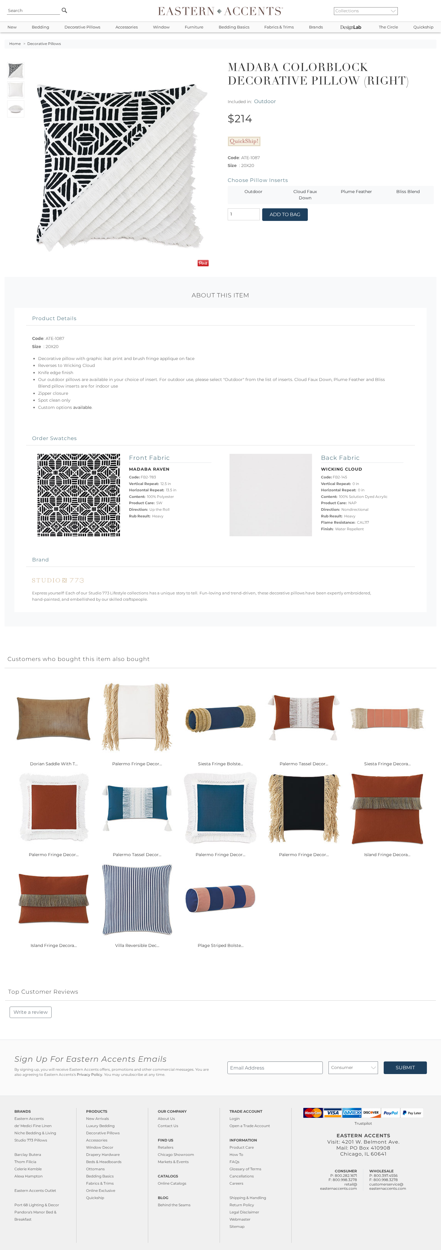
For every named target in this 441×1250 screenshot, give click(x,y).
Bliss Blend (408, 191)
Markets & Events (173, 1161)
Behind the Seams (174, 1205)
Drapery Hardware (103, 1154)
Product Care (242, 1147)
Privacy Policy (89, 1075)
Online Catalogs (172, 1183)
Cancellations (242, 1176)
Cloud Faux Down (305, 195)
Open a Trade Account (250, 1126)
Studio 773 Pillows (30, 1140)
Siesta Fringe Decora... (387, 763)
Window (161, 27)
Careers (236, 1183)
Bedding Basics (234, 27)
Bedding (40, 27)
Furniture (194, 27)
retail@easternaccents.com (338, 1186)
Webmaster (240, 1219)
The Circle (388, 27)
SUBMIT (405, 1067)
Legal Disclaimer (244, 1212)
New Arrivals (97, 1118)
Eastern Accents (29, 1118)
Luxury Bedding (100, 1126)
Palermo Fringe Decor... (137, 763)
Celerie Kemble (28, 1169)
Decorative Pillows (82, 27)
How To (236, 1154)
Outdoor (265, 101)
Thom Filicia (25, 1161)
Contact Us (168, 1126)
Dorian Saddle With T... (54, 763)
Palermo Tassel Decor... (304, 763)
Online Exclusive (100, 1190)
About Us (166, 1118)
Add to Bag (285, 214)
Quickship (423, 27)
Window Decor (99, 1147)
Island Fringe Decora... (387, 854)
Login (235, 1118)
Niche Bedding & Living (35, 1133)
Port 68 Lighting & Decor (36, 1205)
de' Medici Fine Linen (33, 1126)
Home (15, 44)
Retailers (165, 1147)
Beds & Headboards (104, 1161)
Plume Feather (356, 191)
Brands (316, 27)
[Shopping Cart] (432, 11)
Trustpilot (363, 1123)
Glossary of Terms (245, 1169)
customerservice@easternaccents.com (387, 1186)
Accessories (127, 27)
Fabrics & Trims (279, 27)
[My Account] (427, 11)
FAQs (234, 1161)
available (82, 407)
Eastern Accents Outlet (35, 1190)
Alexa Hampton (28, 1176)
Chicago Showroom (176, 1154)
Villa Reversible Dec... (137, 945)
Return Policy (242, 1205)
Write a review (31, 1012)
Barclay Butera (27, 1154)
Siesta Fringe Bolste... (220, 763)
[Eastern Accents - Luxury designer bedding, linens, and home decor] (220, 10)
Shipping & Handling (248, 1197)
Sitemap (237, 1226)
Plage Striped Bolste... (221, 945)
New (12, 27)
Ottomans (95, 1169)
